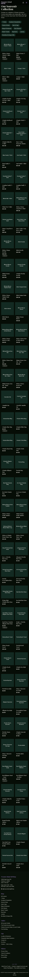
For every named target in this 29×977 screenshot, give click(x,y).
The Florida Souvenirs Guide (7, 925)
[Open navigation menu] (26, 2)
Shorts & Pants (6, 25)
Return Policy (4, 955)
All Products (4, 896)
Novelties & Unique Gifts (8, 35)
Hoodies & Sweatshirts (14, 22)
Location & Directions (6, 936)
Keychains (14, 31)
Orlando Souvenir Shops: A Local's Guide (10, 927)
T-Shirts (4, 22)
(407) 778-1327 (5, 882)
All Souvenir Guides (5, 923)
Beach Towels (5, 31)
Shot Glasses (17, 28)
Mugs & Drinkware (6, 28)
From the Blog (4, 929)
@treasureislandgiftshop (8, 889)
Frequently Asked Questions (7, 938)
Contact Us (3, 940)
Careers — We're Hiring (6, 944)
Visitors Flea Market (14, 968)
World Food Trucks (15, 966)
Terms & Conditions (5, 953)
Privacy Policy (4, 951)
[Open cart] (23, 2)
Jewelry (22, 31)
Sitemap (14, 975)
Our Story (3, 942)
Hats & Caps (16, 25)
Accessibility (4, 957)
